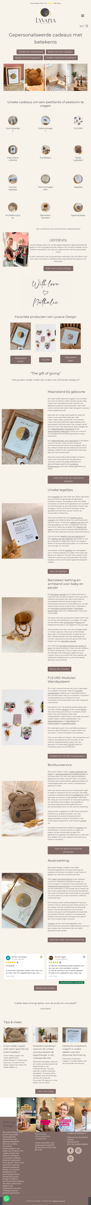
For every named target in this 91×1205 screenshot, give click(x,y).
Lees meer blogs (45, 1091)
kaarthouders (53, 723)
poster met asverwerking (62, 879)
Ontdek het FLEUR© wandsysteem (67, 756)
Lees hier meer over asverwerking (67, 940)
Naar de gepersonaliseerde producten (68, 850)
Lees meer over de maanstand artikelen (68, 479)
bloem (83, 709)
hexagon (65, 709)
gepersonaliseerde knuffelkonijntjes (70, 774)
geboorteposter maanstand (62, 429)
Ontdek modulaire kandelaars (61, 57)
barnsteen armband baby (61, 608)
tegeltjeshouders (69, 723)
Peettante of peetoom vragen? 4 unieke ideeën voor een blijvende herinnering (74, 1050)
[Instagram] (78, 1150)
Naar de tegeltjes (58, 571)
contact (83, 821)
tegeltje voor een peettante (72, 536)
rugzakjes (80, 828)
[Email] (70, 1158)
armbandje (68, 622)
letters (73, 721)
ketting (79, 622)
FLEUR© (70, 744)
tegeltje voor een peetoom (62, 539)
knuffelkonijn (78, 795)
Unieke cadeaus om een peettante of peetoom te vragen (45, 104)
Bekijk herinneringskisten (28, 57)
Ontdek (51, 923)
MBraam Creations (58, 1201)
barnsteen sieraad (58, 594)
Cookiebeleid (41, 1139)
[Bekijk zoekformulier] (86, 26)
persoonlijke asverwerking (58, 886)
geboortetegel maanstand (58, 431)
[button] (58, 268)
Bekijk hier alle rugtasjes (60, 52)
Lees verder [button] (10, 976)
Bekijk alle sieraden (59, 669)
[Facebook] (70, 1150)
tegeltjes (55, 497)
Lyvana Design (45, 1008)
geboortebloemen (55, 721)
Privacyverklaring (42, 1136)
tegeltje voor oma (77, 522)
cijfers (68, 721)
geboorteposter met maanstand (64, 441)
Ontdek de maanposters (31, 52)
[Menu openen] (84, 15)
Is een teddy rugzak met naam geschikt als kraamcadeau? (16, 1049)
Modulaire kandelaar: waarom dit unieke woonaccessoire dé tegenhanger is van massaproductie (44, 1052)
